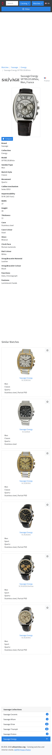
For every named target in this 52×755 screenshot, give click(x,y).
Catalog (24, 3)
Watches (37, 3)
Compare (8, 139)
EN (48, 3)
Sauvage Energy (26, 379)
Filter (27, 9)
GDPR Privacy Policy (22, 750)
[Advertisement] (26, 40)
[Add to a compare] (47, 350)
